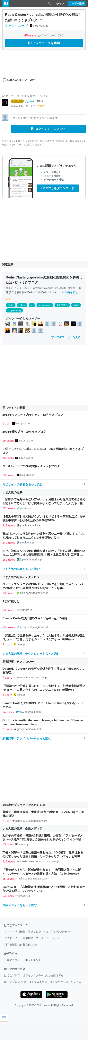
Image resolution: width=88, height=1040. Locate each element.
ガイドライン (12, 938)
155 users (8, 627)
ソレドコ (76, 981)
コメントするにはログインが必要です (35, 118)
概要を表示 (71, 292)
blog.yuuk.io (41, 25)
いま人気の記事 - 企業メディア (22, 828)
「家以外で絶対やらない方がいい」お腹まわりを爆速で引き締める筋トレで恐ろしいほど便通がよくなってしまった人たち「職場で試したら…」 (44, 503)
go (32, 305)
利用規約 (28, 938)
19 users (8, 440)
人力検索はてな (54, 975)
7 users (7, 677)
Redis (11, 305)
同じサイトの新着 (13, 407)
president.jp (27, 542)
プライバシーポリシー (49, 938)
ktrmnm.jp (26, 609)
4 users (7, 644)
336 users (8, 610)
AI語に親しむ (11, 601)
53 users (8, 844)
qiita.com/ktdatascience (34, 592)
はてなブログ (12, 975)
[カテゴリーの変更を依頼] (26, 25)
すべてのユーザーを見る (66, 337)
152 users (8, 559)
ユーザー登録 (76, 3)
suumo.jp (23, 844)
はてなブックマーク (16, 925)
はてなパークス (59, 981)
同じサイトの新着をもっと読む (22, 484)
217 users (8, 525)
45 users (8, 878)
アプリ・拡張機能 (14, 931)
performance (44, 305)
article (76, 305)
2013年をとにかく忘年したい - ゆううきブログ (32, 414)
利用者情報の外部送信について (22, 944)
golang (22, 305)
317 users (8, 861)
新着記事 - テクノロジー (18, 661)
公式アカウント (13, 960)
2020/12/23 (17, 106)
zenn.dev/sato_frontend (34, 627)
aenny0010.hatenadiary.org (31, 820)
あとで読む (62, 305)
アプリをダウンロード (59, 188)
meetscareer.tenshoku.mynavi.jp (39, 861)
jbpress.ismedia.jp (31, 559)
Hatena (46, 1005)
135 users (8, 593)
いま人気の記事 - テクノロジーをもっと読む (31, 653)
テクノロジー (16, 25)
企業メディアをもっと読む (19, 905)
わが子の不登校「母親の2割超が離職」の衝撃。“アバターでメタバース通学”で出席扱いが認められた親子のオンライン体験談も (43, 839)
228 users (8, 508)
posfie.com (26, 508)
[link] (7, 323)
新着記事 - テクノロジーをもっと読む (26, 738)
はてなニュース (38, 981)
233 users (8, 475)
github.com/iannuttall (29, 729)
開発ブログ (34, 931)
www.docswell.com (29, 711)
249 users (8, 542)
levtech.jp (24, 895)
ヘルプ (48, 931)
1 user (6, 423)
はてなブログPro (33, 975)
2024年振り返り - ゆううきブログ (24, 431)
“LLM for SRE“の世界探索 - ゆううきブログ (31, 466)
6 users (7, 729)
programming (14, 310)
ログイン (59, 3)
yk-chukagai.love (30, 525)
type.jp (21, 644)
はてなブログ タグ (15, 981)
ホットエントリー (35, 960)
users (30, 35)
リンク (31, 106)
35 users (8, 457)
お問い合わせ (62, 931)
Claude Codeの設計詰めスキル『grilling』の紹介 (35, 618)
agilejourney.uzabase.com (33, 878)
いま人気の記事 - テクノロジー (22, 577)
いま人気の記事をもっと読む (21, 568)
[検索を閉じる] (49, 3)
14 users (8, 712)
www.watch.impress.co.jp (32, 677)
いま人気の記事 (12, 492)
